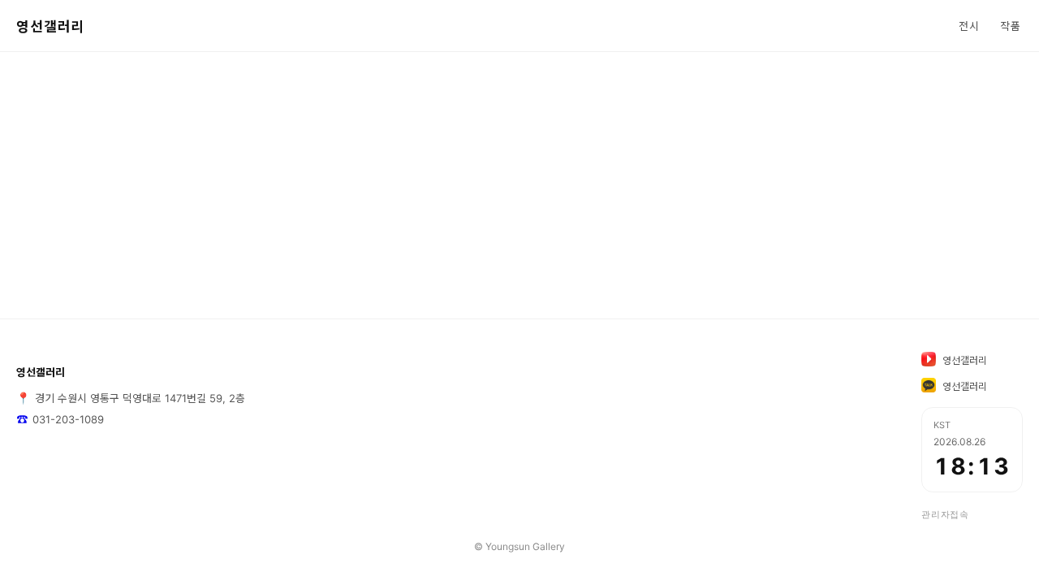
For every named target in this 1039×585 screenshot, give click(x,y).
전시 (969, 26)
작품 (1010, 26)
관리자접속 (945, 514)
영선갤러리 (50, 27)
